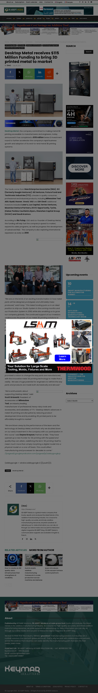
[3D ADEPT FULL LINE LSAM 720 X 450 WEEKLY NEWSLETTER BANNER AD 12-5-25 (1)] (49, 372)
